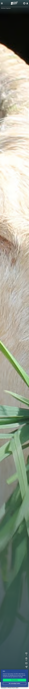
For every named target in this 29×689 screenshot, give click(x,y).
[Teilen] (26, 667)
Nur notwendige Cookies (14, 683)
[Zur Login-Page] (27, 3)
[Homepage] (14, 3)
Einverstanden (14, 680)
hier (22, 676)
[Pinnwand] (26, 663)
